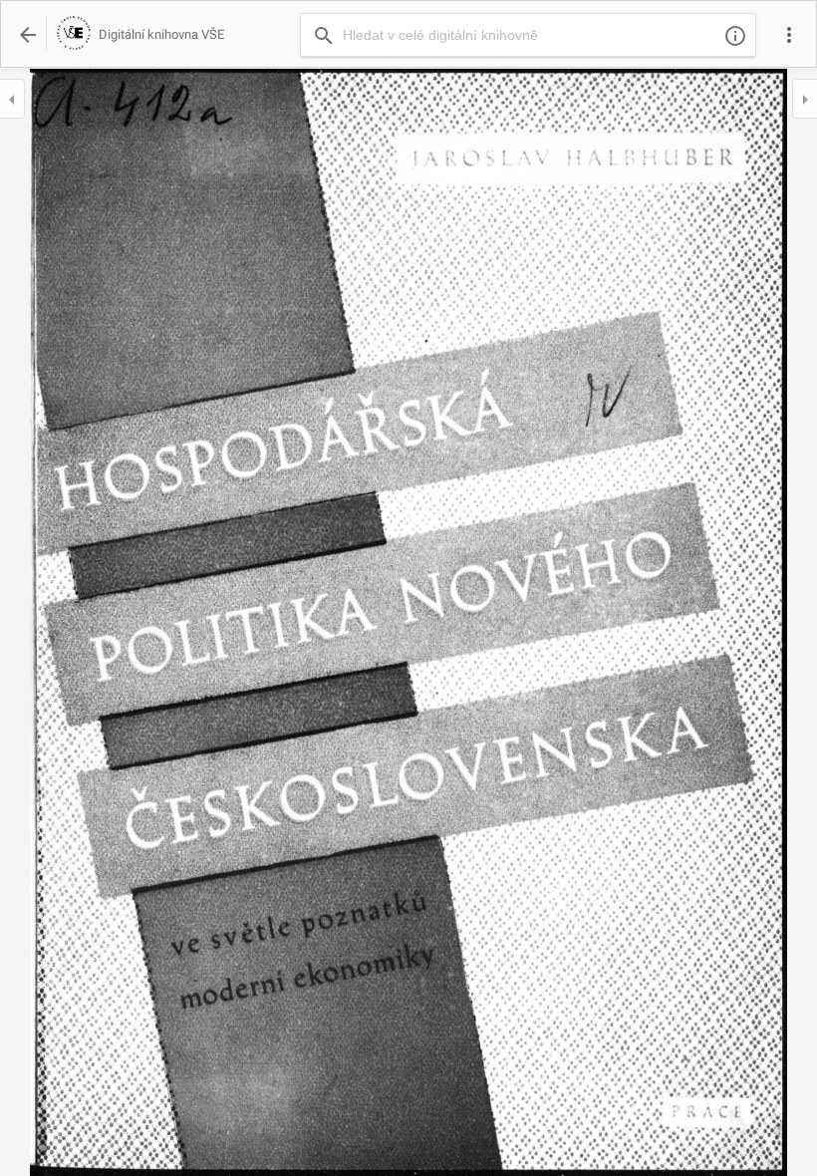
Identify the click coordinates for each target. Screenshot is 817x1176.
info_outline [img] (735, 36)
